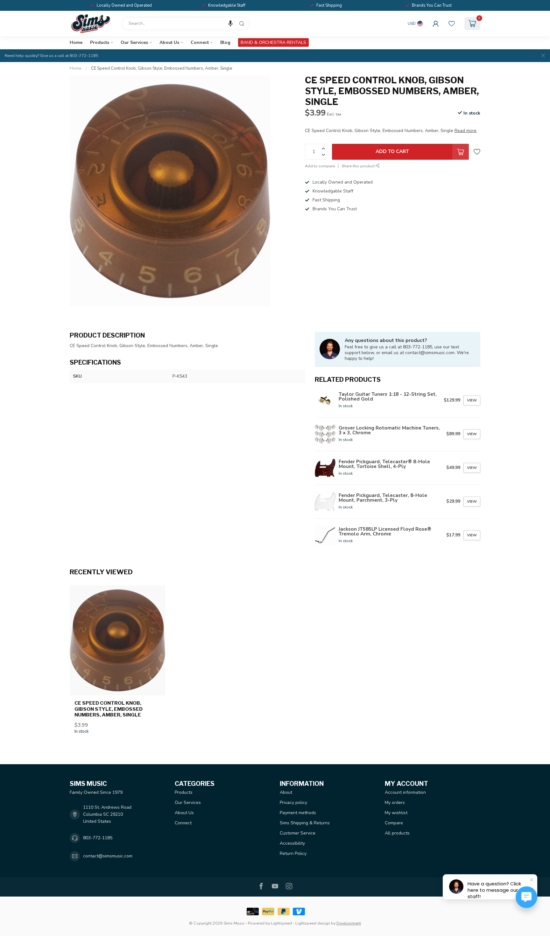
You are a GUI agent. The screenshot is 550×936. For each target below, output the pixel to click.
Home (76, 42)
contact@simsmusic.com (107, 856)
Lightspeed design (312, 923)
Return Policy (293, 853)
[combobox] (185, 23)
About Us (169, 42)
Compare (394, 823)
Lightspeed (281, 923)
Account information (405, 792)
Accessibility (292, 843)
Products (99, 42)
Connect (200, 42)
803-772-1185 (97, 838)
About (286, 792)
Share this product (359, 165)
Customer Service (297, 833)
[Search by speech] (230, 23)
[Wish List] (451, 23)
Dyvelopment (348, 923)
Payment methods (298, 813)
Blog (225, 42)
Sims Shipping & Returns (305, 823)
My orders (395, 803)
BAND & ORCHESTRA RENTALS (273, 42)
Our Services (134, 42)
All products (397, 833)
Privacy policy (293, 803)
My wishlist (396, 813)
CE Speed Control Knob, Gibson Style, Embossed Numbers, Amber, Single (161, 68)
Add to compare (320, 165)
